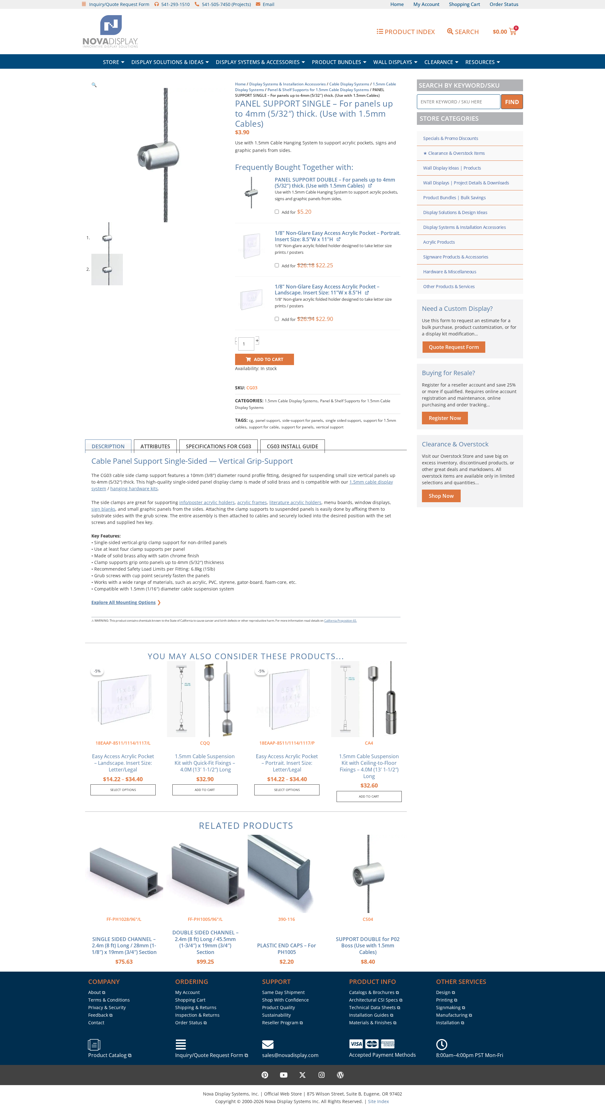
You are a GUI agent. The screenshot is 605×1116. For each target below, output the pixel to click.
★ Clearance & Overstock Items (454, 153)
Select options (123, 790)
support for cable (264, 427)
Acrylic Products (439, 242)
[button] (94, 85)
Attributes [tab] (155, 446)
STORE (111, 62)
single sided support (343, 420)
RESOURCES (480, 62)
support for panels (297, 427)
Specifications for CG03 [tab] (218, 446)
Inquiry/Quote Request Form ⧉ (211, 1055)
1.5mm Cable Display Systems (291, 401)
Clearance (438, 62)
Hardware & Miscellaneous (449, 272)
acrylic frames (252, 502)
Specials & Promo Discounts (450, 138)
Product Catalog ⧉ (109, 1055)
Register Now (445, 418)
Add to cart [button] (205, 790)
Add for (296, 212)
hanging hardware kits (134, 488)
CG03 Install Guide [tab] (292, 446)
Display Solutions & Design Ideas (455, 212)
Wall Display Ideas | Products (452, 168)
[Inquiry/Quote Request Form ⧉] (181, 1044)
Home (240, 84)
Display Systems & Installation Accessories (287, 84)
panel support (268, 420)
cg (251, 420)
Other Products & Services (449, 286)
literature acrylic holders (295, 502)
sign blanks (103, 509)
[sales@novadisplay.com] (268, 1044)
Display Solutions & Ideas (167, 62)
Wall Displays (392, 62)
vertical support (329, 427)
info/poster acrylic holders (207, 502)
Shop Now (441, 495)
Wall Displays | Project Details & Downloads (466, 183)
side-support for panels (302, 420)
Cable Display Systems (349, 84)
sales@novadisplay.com (290, 1055)
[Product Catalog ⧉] (94, 1044)
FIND (512, 102)
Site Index (378, 1101)
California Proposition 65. (340, 621)
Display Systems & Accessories (258, 62)
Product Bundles (336, 62)
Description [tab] (108, 446)
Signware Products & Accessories (455, 257)
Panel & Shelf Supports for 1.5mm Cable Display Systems (318, 89)
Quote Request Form (454, 347)
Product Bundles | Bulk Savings (454, 198)
